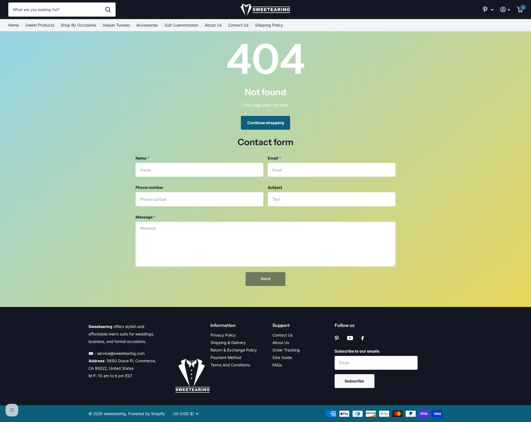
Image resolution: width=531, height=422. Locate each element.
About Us (213, 25)
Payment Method (225, 357)
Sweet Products (39, 25)
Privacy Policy (223, 335)
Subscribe (355, 381)
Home (13, 25)
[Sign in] (505, 9)
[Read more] (488, 9)
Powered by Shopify (146, 413)
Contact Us (238, 25)
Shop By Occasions (78, 25)
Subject (275, 187)
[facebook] (362, 338)
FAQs (277, 365)
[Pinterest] (337, 338)
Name (142, 158)
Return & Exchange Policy (233, 350)
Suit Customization (181, 25)
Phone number (149, 187)
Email (274, 158)
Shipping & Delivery (228, 342)
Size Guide (282, 357)
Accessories (147, 25)
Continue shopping (265, 122)
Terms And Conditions (230, 365)
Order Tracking (286, 350)
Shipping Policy (269, 25)
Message (145, 217)
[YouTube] (350, 338)
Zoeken (108, 9)
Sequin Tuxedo (116, 25)
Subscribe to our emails (357, 351)
